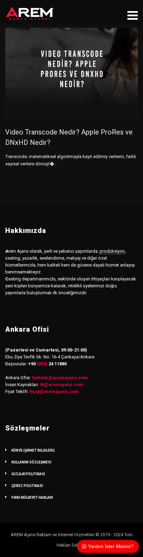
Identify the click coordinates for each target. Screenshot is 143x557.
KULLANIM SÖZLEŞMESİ (31, 462)
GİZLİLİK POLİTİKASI (28, 474)
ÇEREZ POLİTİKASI (27, 486)
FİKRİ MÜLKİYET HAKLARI (32, 497)
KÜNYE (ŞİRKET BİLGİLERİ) (33, 450)
